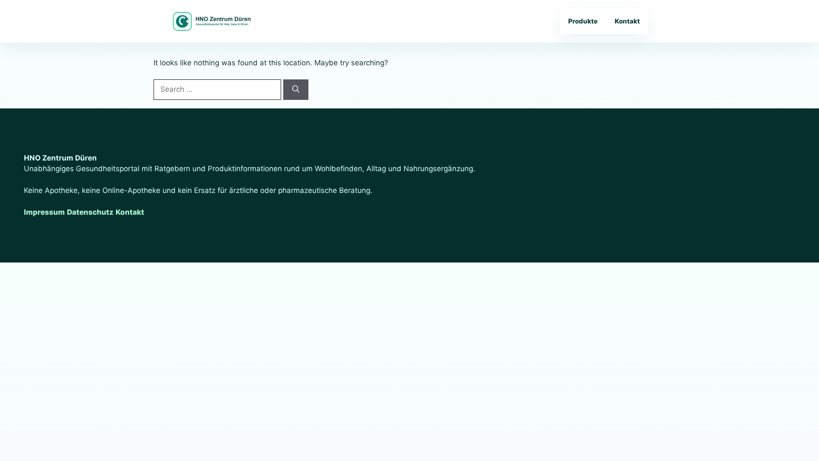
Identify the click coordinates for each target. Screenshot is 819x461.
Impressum (44, 212)
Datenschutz (90, 212)
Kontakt (627, 21)
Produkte (583, 21)
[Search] (295, 89)
